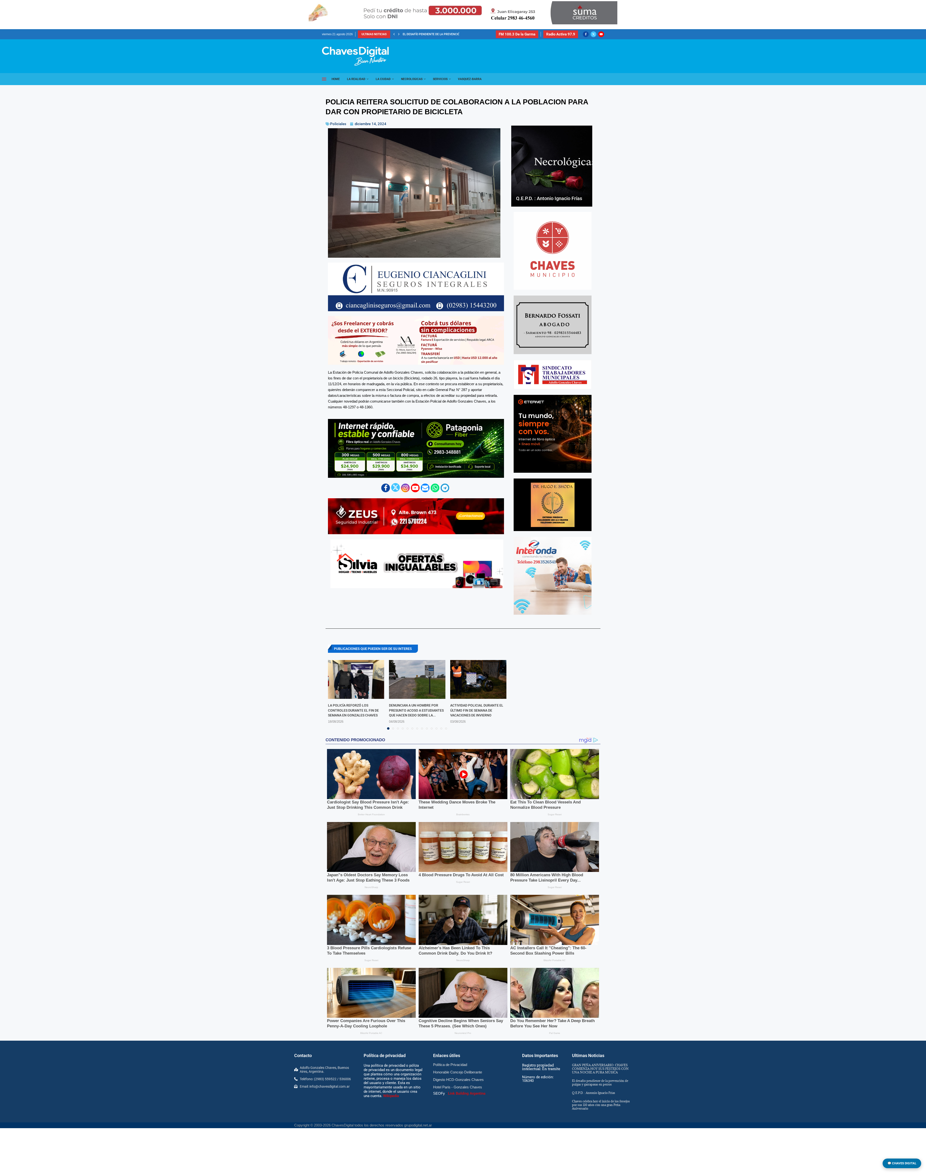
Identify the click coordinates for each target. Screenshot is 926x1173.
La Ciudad (383, 79)
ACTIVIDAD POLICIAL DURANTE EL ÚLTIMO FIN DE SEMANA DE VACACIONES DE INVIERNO (476, 710)
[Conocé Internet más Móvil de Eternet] (553, 434)
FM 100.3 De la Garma (517, 34)
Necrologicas (411, 79)
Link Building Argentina (466, 1093)
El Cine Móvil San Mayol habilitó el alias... (435, 34)
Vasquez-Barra (470, 79)
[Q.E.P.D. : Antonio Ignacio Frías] (551, 166)
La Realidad (356, 79)
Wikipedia (391, 1096)
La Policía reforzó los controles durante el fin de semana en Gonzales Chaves (353, 710)
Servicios (440, 79)
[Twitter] (593, 34)
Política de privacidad (385, 1055)
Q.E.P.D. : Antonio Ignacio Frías (549, 198)
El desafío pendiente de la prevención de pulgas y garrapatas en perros (600, 1082)
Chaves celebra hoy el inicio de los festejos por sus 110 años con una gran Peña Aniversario (601, 1104)
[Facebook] (586, 34)
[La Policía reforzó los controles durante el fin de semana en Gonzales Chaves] (356, 679)
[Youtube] (601, 34)
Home (336, 79)
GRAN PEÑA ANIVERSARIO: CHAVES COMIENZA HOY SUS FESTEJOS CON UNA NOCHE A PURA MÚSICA (600, 1068)
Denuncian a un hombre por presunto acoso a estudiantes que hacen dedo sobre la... (416, 710)
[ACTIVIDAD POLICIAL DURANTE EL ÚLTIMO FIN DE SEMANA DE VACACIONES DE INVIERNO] (478, 679)
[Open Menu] (324, 79)
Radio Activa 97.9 (560, 34)
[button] (394, 34)
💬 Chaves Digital (901, 1163)
